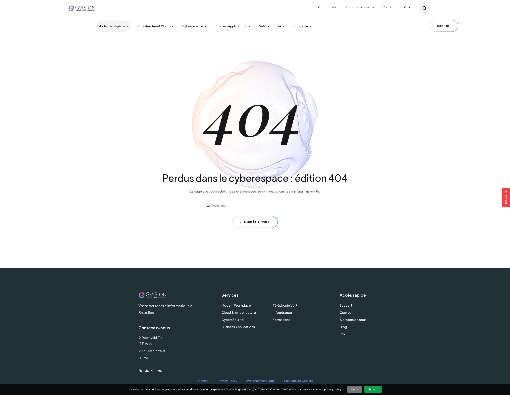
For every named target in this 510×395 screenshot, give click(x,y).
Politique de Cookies (298, 380)
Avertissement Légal (260, 380)
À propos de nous (357, 7)
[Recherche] (208, 205)
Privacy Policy (227, 380)
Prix (320, 7)
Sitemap (203, 380)
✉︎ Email (143, 358)
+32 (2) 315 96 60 (152, 351)
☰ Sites (506, 197)
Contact (388, 7)
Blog (334, 7)
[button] (424, 8)
